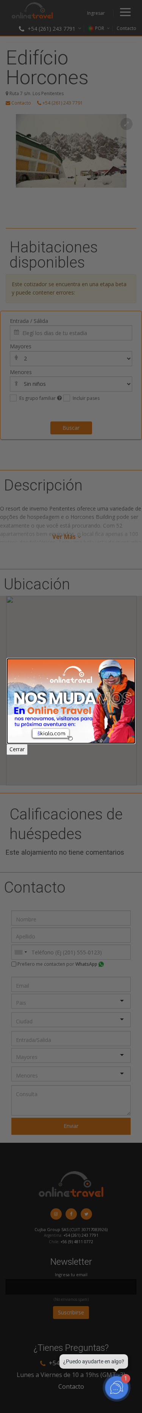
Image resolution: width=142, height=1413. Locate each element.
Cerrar (17, 749)
